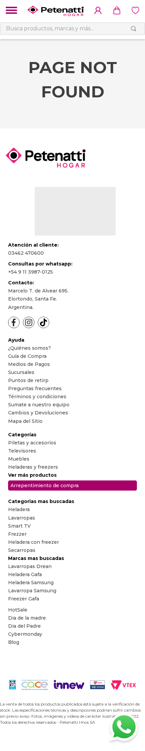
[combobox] (72, 28)
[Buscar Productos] (135, 28)
